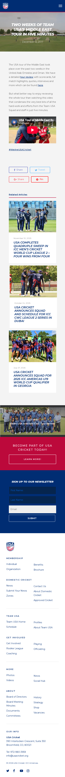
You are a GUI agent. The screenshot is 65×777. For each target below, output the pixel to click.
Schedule (11, 626)
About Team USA (43, 627)
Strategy (38, 702)
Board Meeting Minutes (14, 703)
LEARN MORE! (32, 459)
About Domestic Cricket (43, 593)
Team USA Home (16, 621)
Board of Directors (16, 696)
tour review (26, 77)
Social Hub (39, 680)
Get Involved (13, 643)
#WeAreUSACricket (20, 149)
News (9, 585)
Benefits (38, 564)
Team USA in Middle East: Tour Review (32, 421)
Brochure (39, 569)
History (37, 697)
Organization (13, 569)
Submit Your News (16, 590)
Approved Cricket (43, 600)
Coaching (11, 653)
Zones (9, 595)
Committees (13, 715)
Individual (11, 564)
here (40, 85)
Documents (13, 710)
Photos (10, 675)
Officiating (39, 649)
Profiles (38, 622)
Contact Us (40, 586)
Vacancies (39, 712)
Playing (38, 644)
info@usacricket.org (17, 755)
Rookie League (14, 648)
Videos (10, 680)
